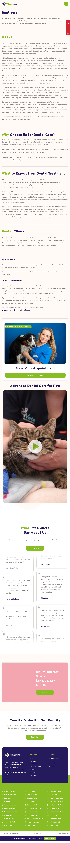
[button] (35, 447)
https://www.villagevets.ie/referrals (16, 310)
